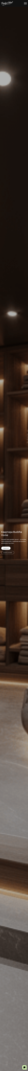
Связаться (6, 548)
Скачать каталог (7, 552)
